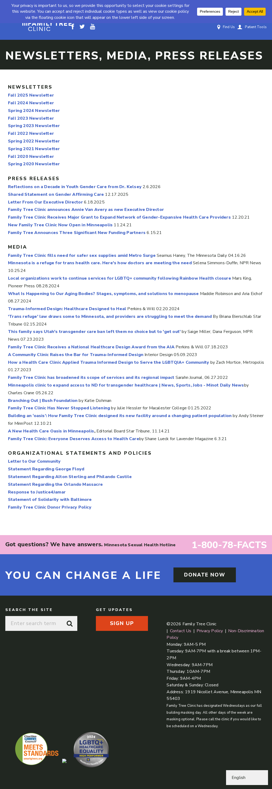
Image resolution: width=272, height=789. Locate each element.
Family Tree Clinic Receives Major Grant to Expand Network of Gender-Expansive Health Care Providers (119, 217)
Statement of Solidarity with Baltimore (50, 499)
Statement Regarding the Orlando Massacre (55, 484)
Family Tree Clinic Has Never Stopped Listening (59, 408)
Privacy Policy (210, 631)
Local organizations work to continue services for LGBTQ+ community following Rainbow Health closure (119, 278)
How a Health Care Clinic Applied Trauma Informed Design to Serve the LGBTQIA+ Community (108, 362)
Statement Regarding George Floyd (46, 469)
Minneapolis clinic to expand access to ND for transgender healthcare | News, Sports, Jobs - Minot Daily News (126, 385)
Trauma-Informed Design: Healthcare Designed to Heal (67, 309)
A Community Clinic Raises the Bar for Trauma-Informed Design (75, 355)
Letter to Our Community (34, 461)
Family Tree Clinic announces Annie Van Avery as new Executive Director (86, 210)
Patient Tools (256, 27)
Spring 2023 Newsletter (34, 126)
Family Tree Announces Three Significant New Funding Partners (77, 233)
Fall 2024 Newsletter (31, 103)
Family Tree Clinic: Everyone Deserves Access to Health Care (73, 439)
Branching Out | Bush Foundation (43, 401)
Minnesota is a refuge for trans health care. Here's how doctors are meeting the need (100, 263)
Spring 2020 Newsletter (34, 164)
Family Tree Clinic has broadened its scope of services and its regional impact (91, 377)
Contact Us (181, 631)
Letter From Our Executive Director (45, 202)
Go (69, 623)
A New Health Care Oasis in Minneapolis (51, 431)
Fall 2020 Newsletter (31, 156)
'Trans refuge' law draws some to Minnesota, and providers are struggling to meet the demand (110, 316)
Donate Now (204, 574)
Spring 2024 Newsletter (34, 111)
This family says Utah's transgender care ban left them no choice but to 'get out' (94, 332)
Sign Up (122, 623)
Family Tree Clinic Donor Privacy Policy (49, 507)
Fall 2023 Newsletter (31, 118)
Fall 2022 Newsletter (31, 133)
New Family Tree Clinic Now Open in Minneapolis (60, 225)
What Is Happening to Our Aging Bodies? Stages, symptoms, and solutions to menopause (103, 294)
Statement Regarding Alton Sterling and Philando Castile (70, 477)
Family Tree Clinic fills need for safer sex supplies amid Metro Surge (82, 255)
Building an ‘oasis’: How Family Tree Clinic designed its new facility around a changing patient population (120, 416)
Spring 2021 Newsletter (34, 149)
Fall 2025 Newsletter (31, 95)
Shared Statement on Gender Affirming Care (56, 194)
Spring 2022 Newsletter (34, 141)
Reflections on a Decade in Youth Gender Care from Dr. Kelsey (75, 187)
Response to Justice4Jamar (37, 492)
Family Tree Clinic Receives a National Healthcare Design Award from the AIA (91, 347)
